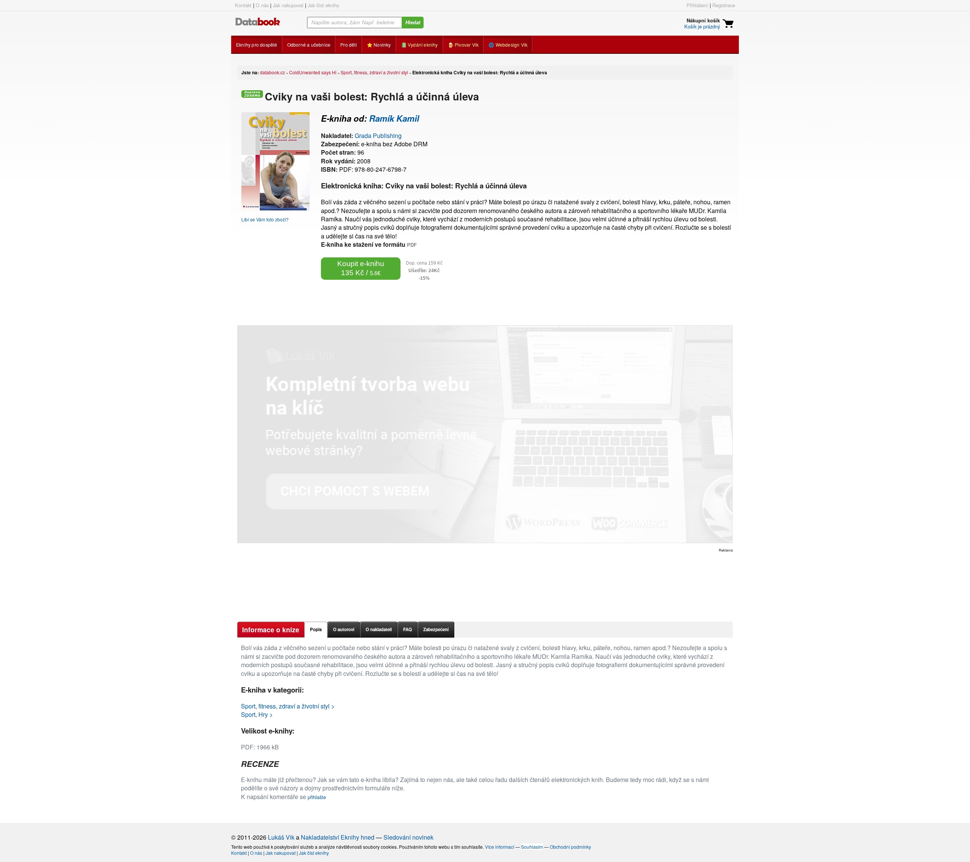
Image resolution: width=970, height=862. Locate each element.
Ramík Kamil (394, 118)
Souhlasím (532, 846)
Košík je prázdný (702, 26)
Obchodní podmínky (570, 846)
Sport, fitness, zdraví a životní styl (374, 72)
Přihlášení (697, 5)
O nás (262, 5)
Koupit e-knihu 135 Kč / (360, 268)
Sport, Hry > (257, 714)
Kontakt (243, 5)
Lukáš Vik (281, 837)
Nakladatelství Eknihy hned (337, 837)
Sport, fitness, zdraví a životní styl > (288, 706)
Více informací (499, 846)
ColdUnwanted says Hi (312, 72)
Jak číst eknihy (323, 5)
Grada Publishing (378, 135)
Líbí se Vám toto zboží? (265, 219)
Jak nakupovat (288, 5)
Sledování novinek (408, 837)
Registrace (723, 5)
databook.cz (272, 72)
